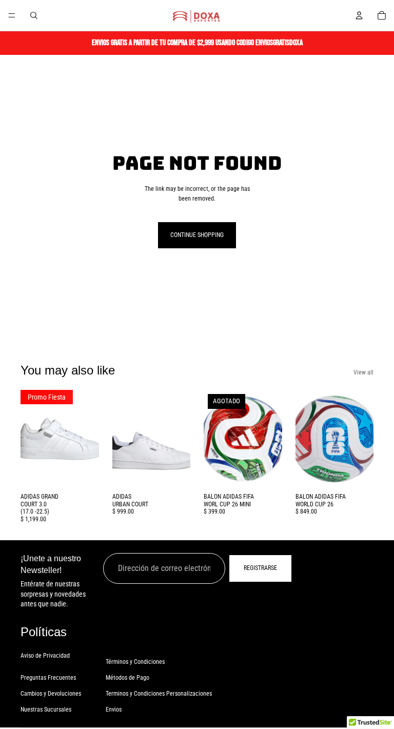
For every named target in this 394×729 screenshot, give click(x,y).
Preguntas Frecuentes (48, 677)
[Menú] (12, 15)
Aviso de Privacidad (45, 655)
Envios (114, 709)
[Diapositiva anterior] (32, 439)
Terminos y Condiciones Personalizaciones (159, 693)
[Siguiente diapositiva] (87, 439)
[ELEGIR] (83, 472)
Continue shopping (197, 235)
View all (363, 372)
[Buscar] (34, 15)
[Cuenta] (359, 15)
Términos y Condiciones (135, 661)
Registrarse (260, 568)
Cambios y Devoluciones (51, 693)
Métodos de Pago (127, 677)
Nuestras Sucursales (46, 709)
